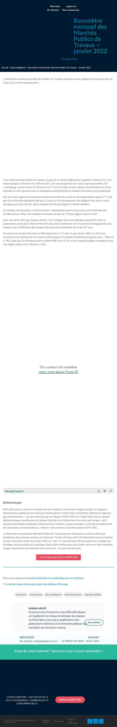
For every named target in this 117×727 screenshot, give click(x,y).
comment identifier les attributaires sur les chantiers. (55, 578)
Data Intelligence (18, 68)
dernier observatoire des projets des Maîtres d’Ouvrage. (38, 584)
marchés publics (93, 594)
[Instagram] (101, 721)
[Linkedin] (95, 721)
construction (35, 594)
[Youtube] (89, 721)
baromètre (21, 594)
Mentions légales (46, 721)
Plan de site (58, 721)
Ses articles (94, 622)
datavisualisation (73, 594)
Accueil (5, 68)
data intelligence (53, 594)
